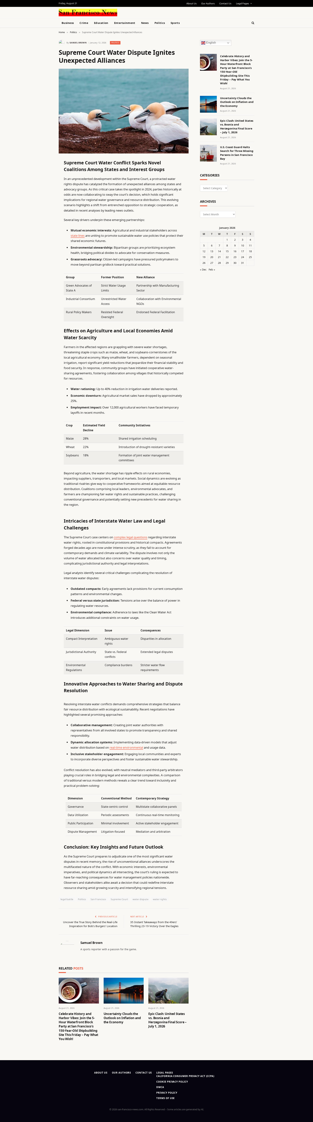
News (145, 23)
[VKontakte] (46, 245)
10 (242, 245)
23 (234, 257)
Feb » (212, 269)
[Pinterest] (46, 199)
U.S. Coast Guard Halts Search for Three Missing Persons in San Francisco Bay (236, 152)
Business (68, 23)
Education (101, 23)
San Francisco (98, 899)
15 (227, 251)
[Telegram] (46, 254)
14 (219, 251)
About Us (191, 3)
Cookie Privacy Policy (172, 1081)
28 (219, 263)
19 (204, 257)
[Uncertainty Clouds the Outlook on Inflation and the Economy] (124, 991)
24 (242, 257)
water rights (160, 899)
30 (234, 263)
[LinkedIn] (46, 189)
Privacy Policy (166, 1092)
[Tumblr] (46, 226)
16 (234, 251)
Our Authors (208, 3)
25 (250, 257)
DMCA (160, 1087)
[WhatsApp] (46, 263)
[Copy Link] (46, 217)
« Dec (203, 269)
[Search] (252, 23)
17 (242, 251)
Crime (84, 23)
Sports (175, 23)
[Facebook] (46, 171)
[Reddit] (46, 235)
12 (204, 251)
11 (250, 245)
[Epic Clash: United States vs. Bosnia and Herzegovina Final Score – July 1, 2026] (168, 991)
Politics (160, 23)
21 (219, 257)
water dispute (140, 899)
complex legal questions (130, 537)
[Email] (46, 208)
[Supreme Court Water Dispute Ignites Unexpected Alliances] (124, 111)
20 (211, 257)
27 (211, 263)
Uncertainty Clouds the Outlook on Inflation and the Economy (122, 1018)
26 (204, 263)
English (210, 42)
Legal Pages (242, 3)
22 (227, 257)
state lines (78, 235)
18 (250, 251)
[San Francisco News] (88, 12)
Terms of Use (165, 1098)
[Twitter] (46, 180)
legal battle (66, 899)
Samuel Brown (78, 42)
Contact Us (225, 3)
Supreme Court (119, 899)
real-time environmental (126, 747)
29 (227, 263)
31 (242, 263)
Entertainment (124, 23)
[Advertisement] (164, 12)
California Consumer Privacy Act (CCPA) (185, 1076)
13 (211, 251)
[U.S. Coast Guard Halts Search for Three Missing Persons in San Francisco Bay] (208, 153)
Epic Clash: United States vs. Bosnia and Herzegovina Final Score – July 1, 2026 (167, 1020)
